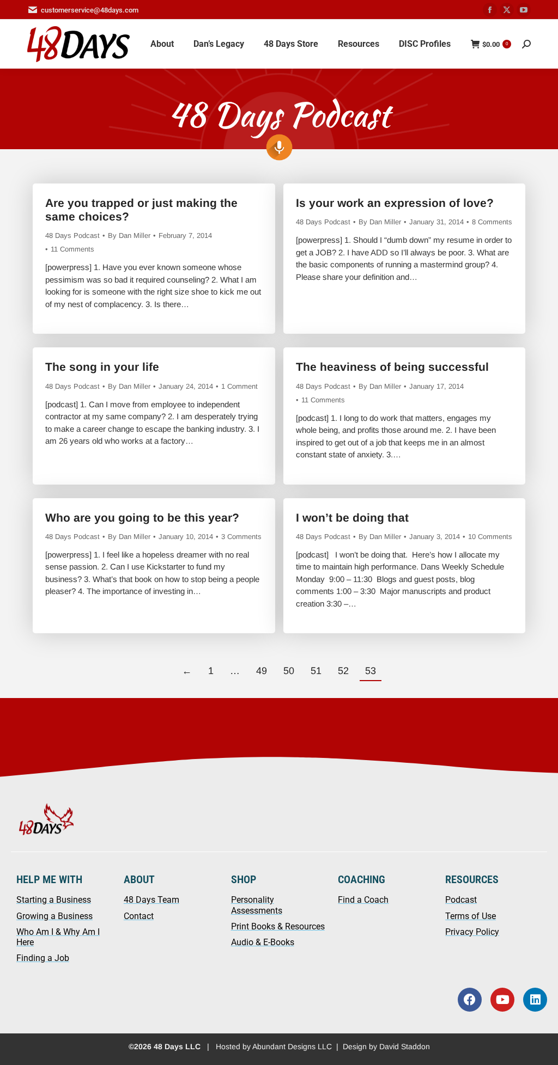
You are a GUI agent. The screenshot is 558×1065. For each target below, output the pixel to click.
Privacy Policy (472, 932)
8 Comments (492, 222)
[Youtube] (502, 1000)
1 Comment (239, 386)
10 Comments (490, 536)
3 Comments (241, 536)
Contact (139, 916)
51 (316, 670)
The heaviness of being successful (392, 366)
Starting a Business (53, 900)
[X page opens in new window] (507, 10)
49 (261, 670)
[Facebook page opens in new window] (490, 10)
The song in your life (102, 366)
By (129, 235)
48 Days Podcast (72, 235)
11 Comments (72, 249)
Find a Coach (363, 900)
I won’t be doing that (352, 517)
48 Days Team (151, 900)
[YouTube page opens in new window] (524, 10)
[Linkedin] (535, 1000)
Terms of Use (470, 916)
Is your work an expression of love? (395, 203)
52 (343, 670)
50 (288, 670)
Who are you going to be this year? (142, 517)
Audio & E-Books (262, 942)
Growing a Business (54, 916)
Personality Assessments (256, 905)
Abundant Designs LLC (292, 1046)
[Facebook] (470, 1000)
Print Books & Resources (278, 926)
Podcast (461, 900)
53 (370, 670)
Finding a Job (42, 958)
